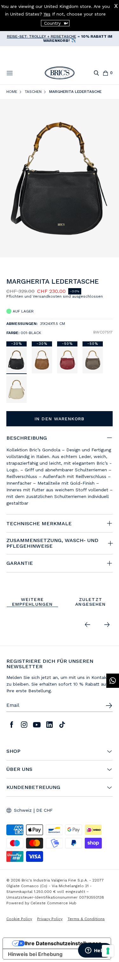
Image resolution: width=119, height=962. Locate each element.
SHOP (13, 751)
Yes (46, 13)
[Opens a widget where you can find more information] (95, 951)
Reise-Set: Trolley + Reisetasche (41, 36)
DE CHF (44, 810)
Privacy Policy (50, 919)
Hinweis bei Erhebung (35, 954)
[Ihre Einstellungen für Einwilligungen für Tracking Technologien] (108, 951)
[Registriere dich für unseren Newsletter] (109, 705)
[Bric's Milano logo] (59, 73)
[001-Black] (16, 359)
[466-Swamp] (93, 359)
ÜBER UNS (19, 769)
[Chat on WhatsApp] (112, 681)
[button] (109, 283)
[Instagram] (24, 725)
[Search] (96, 73)
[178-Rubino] (67, 359)
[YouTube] (37, 725)
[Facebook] (11, 725)
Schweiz (23, 810)
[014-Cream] (16, 389)
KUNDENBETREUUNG (33, 787)
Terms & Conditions (86, 919)
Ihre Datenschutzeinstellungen (63, 943)
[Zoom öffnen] (59, 178)
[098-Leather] (42, 359)
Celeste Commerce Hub (53, 903)
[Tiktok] (62, 725)
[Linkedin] (49, 725)
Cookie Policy (19, 919)
